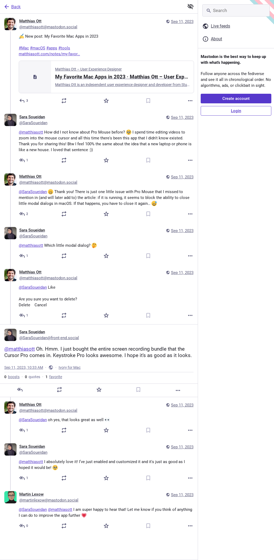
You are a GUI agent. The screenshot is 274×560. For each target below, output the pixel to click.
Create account (236, 98)
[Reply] (20, 389)
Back (16, 6)
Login (236, 110)
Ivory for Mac (70, 367)
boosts (12, 377)
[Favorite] (106, 100)
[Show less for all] (190, 6)
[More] (190, 100)
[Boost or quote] (64, 100)
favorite (53, 377)
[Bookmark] (148, 100)
